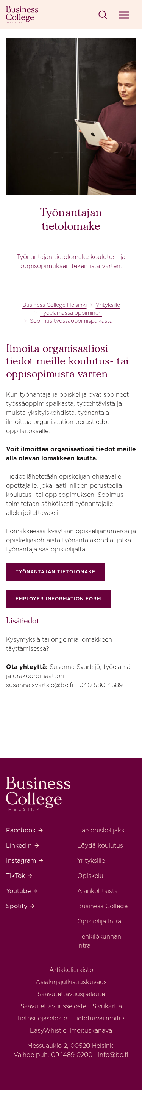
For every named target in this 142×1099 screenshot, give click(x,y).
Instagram (25, 860)
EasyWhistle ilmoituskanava (71, 1030)
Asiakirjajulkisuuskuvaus (71, 982)
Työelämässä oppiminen (71, 313)
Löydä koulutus (100, 845)
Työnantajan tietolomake (55, 572)
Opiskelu (90, 875)
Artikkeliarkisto (71, 969)
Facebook (25, 830)
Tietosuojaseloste (42, 1018)
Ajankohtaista (97, 891)
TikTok (19, 875)
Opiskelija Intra (99, 921)
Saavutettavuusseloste (53, 1006)
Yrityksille (108, 305)
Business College (102, 906)
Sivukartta (107, 1006)
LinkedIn (23, 845)
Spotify (20, 906)
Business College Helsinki (54, 305)
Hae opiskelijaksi (101, 830)
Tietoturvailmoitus (99, 1018)
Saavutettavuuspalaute (71, 994)
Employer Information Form (58, 598)
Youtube (22, 891)
